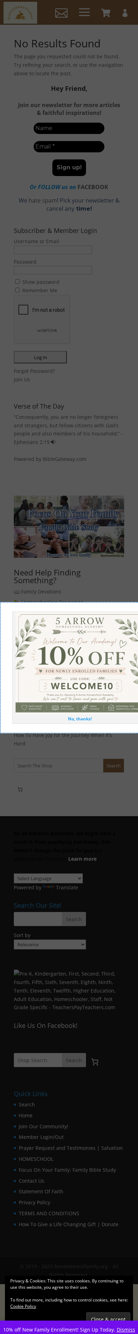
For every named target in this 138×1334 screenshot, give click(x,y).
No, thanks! (80, 719)
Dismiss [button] (126, 1329)
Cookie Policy (23, 1306)
